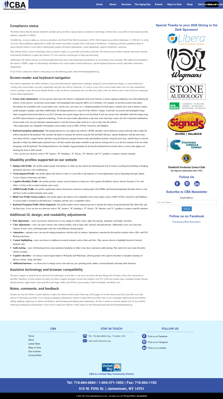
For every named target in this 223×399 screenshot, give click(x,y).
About (112, 4)
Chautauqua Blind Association (186, 221)
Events (159, 4)
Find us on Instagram (158, 342)
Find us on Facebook (157, 336)
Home (99, 4)
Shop (190, 4)
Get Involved (205, 4)
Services (126, 4)
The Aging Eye (142, 4)
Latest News (34, 343)
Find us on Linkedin (157, 347)
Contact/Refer (35, 355)
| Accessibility (141, 396)
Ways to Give (174, 4)
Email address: (187, 197)
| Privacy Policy (129, 396)
